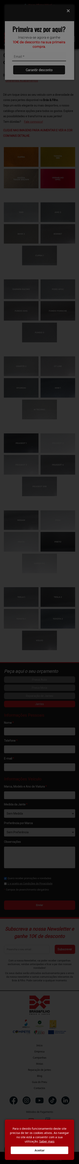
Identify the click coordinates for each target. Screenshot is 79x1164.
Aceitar (40, 1150)
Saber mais (46, 1141)
